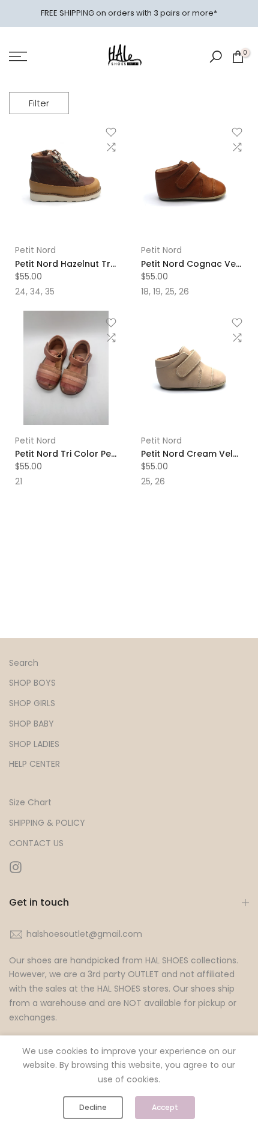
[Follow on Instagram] (15, 867)
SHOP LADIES (34, 744)
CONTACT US (36, 843)
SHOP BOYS (32, 683)
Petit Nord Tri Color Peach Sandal (88, 454)
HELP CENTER (34, 764)
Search (23, 663)
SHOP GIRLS (32, 703)
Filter (39, 103)
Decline (93, 1107)
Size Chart (30, 802)
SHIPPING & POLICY (47, 823)
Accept (165, 1107)
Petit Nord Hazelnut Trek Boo (77, 264)
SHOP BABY (31, 724)
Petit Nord (35, 250)
